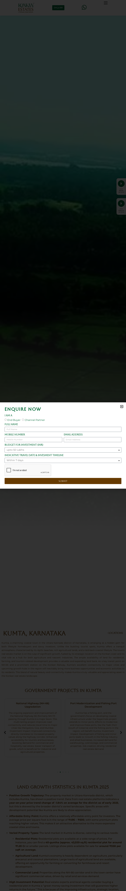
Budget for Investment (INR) (24, 445)
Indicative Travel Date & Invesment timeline (34, 455)
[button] (122, 406)
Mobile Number (15, 434)
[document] (63, 445)
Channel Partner (35, 420)
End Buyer (13, 420)
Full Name (11, 424)
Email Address (73, 434)
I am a (8, 415)
